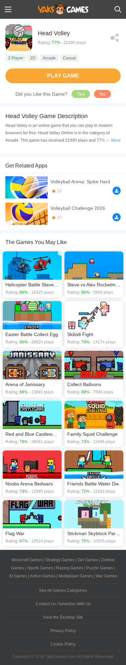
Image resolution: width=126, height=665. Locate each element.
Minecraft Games (26, 560)
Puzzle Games (99, 568)
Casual (69, 58)
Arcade (49, 58)
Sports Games (40, 568)
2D (33, 58)
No (102, 94)
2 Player (15, 58)
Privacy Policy (63, 630)
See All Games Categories (63, 590)
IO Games (18, 576)
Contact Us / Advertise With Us (63, 604)
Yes (81, 94)
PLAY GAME (63, 76)
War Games (106, 576)
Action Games (42, 576)
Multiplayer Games (75, 576)
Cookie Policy (63, 644)
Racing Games (69, 568)
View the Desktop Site (63, 617)
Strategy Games (60, 560)
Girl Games (88, 560)
